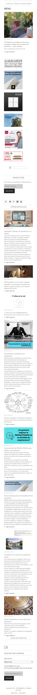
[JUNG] (13, 102)
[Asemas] (18, 1)
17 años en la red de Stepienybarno (15, 313)
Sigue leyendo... (10, 51)
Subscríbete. (22, 693)
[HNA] (13, 139)
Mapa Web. (14, 693)
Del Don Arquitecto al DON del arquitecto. (18, 418)
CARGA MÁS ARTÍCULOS (18, 638)
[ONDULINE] (13, 156)
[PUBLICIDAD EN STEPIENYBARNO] (13, 63)
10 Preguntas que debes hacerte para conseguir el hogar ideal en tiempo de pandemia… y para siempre (16, 44)
